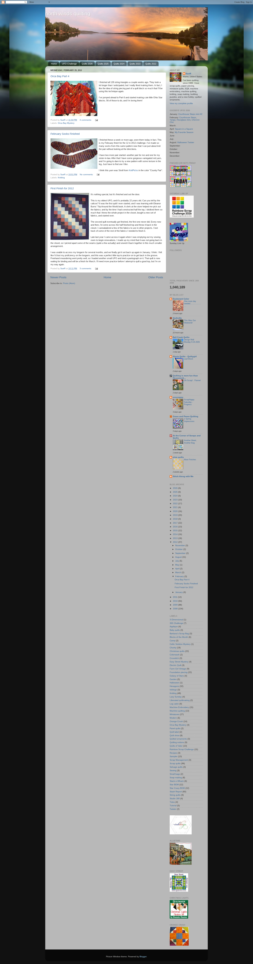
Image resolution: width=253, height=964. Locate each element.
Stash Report (176, 792)
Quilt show (174, 735)
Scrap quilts (175, 763)
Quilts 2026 (87, 63)
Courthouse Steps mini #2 (190, 114)
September (180, 553)
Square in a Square (184, 129)
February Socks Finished (65, 133)
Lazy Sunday (176, 697)
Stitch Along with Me (183, 476)
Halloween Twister (185, 142)
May (177, 565)
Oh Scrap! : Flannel (192, 380)
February (179, 576)
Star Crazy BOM (177, 788)
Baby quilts (175, 630)
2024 (175, 496)
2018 (175, 519)
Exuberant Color (181, 299)
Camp (172, 641)
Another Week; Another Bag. (190, 441)
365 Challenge (176, 623)
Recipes (173, 753)
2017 (175, 523)
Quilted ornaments (178, 739)
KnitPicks (133, 170)
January (179, 592)
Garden (173, 679)
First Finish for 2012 (62, 188)
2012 (175, 542)
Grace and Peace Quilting (185, 416)
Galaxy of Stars (177, 676)
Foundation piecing (178, 672)
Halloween (174, 683)
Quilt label (174, 732)
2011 (175, 597)
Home (54, 63)
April (177, 569)
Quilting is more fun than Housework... (185, 377)
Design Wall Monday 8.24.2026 (192, 341)
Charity (173, 648)
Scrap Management (179, 760)
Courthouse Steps (187, 117)
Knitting (61, 178)
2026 (175, 488)
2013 (175, 538)
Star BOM (174, 785)
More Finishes (190, 459)
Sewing (173, 770)
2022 (175, 503)
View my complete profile (181, 103)
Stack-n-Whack (177, 781)
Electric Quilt (175, 665)
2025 (175, 492)
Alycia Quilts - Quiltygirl (185, 356)
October (179, 549)
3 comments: (86, 268)
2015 (175, 530)
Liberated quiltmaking (180, 700)
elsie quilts (178, 457)
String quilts (175, 795)
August (178, 557)
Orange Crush (176, 721)
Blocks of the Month (179, 637)
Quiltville (177, 318)
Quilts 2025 (103, 63)
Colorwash (175, 655)
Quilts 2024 (119, 63)
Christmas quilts (177, 651)
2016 (175, 527)
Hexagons (174, 686)
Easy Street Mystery (179, 662)
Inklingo (173, 690)
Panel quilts (175, 728)
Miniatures (174, 714)
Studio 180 (175, 798)
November (180, 545)
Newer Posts (58, 277)
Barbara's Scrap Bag (179, 634)
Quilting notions (177, 742)
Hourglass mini (183, 120)
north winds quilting (67, 14)
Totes (172, 802)
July (177, 561)
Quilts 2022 (150, 63)
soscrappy (178, 397)
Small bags (175, 774)
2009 (175, 605)
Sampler (173, 756)
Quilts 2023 (135, 63)
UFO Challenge (69, 63)
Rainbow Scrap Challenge (182, 749)
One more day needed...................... (192, 303)
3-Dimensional (176, 620)
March (178, 572)
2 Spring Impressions (189, 420)
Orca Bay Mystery (66, 123)
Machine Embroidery (179, 707)
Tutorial (173, 805)
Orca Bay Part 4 (60, 76)
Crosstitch (174, 658)
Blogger (143, 956)
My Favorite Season (184, 132)
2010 (175, 601)
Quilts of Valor (176, 746)
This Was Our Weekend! (190, 321)
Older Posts (155, 277)
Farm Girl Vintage (178, 669)
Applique (174, 626)
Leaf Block (188, 359)
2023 (175, 500)
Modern (173, 718)
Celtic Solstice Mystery (180, 644)
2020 (175, 511)
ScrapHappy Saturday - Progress (189, 402)
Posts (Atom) (69, 283)
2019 (175, 515)
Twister (173, 809)
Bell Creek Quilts (181, 337)
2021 (175, 507)
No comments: (87, 174)
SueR (188, 74)
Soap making (176, 777)
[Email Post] (96, 120)
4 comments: (86, 120)
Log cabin (174, 704)
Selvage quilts (176, 767)
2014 (175, 534)
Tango (173, 120)
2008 (175, 609)
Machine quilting (177, 711)
